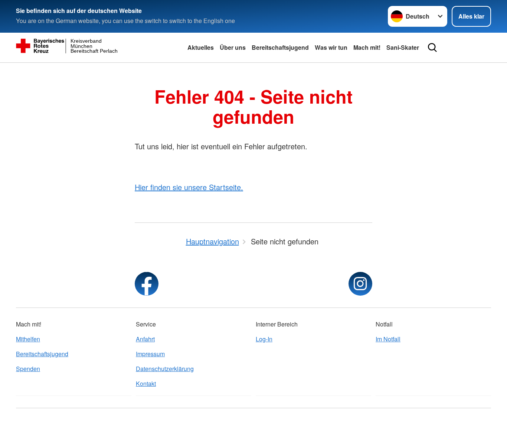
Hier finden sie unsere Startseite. (189, 187)
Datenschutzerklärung (165, 368)
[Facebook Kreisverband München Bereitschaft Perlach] (146, 284)
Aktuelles (200, 47)
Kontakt (146, 383)
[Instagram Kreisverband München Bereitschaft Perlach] (360, 284)
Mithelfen (28, 339)
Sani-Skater (402, 47)
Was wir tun (331, 47)
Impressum (150, 354)
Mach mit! (366, 47)
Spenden (28, 368)
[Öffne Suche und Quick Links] (432, 47)
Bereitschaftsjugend (280, 47)
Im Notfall (388, 339)
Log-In (264, 339)
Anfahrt (145, 339)
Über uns (233, 47)
